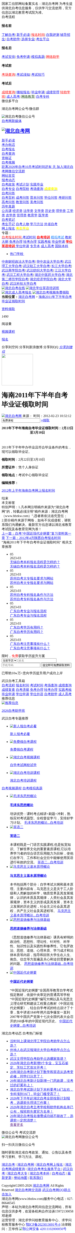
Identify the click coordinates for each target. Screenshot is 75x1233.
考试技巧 (38, 74)
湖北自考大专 (17, 1173)
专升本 (35, 246)
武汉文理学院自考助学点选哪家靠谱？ (38, 1058)
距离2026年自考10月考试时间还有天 (29, 167)
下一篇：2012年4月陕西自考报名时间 (33, 538)
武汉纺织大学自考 (39, 270)
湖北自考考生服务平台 (44, 1169)
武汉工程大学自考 (19, 275)
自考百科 (8, 197)
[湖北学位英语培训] (42, 288)
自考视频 (8, 162)
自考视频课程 (12, 788)
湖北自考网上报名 (49, 1164)
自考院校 (22, 189)
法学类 (28, 211)
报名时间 (38, 34)
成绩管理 (52, 92)
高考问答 (8, 202)
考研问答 (65, 197)
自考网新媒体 (12, 121)
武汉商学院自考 (13, 270)
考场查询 (8, 74)
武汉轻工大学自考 (36, 266)
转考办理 (30, 241)
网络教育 (28, 96)
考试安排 (8, 56)
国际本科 (61, 246)
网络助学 (52, 56)
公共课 (7, 211)
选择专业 (28, 39)
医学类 (43, 215)
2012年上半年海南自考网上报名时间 (28, 490)
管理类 (22, 215)
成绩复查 (8, 689)
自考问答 (8, 193)
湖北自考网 (26, 297)
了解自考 (8, 34)
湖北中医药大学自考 (50, 275)
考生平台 (42, 39)
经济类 (17, 211)
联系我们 (36, 1178)
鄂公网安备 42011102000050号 (44, 1229)
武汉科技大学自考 (23, 283)
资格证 (7, 158)
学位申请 (22, 246)
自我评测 (52, 34)
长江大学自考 (61, 266)
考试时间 (29, 237)
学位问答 (51, 197)
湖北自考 (8, 1164)
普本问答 (36, 197)
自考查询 (8, 153)
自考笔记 (8, 219)
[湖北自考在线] (13, 288)
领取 (45, 420)
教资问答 (22, 202)
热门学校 (16, 254)
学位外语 (36, 694)
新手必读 (23, 34)
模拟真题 (38, 56)
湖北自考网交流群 (28, 1190)
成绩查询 (8, 92)
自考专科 (42, 96)
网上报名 (8, 228)
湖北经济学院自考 (43, 279)
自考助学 (13, 39)
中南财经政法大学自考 (18, 261)
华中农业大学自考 (49, 261)
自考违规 (22, 689)
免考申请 (23, 56)
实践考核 (44, 241)
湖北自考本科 (40, 1173)
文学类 (39, 211)
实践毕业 (36, 184)
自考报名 (8, 149)
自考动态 (58, 1173)
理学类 (61, 211)
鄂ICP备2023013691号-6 (43, 1224)
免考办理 (15, 241)
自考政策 (8, 184)
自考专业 (8, 189)
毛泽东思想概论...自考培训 (43, 822)
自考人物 (22, 224)
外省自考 (51, 224)
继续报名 (23, 92)
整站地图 (20, 1178)
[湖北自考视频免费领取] (50, 292)
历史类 (50, 211)
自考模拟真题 (32, 788)
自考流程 (8, 685)
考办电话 (8, 145)
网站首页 (8, 175)
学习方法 (36, 224)
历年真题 (8, 206)
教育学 (33, 215)
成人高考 (13, 96)
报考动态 (8, 180)
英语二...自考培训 (50, 862)
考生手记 (8, 224)
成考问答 (22, 197)
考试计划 (22, 184)
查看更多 (16, 1124)
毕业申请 (38, 92)
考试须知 (23, 74)
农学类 (11, 215)
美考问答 (36, 202)
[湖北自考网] (16, 131)
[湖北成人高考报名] (17, 292)
